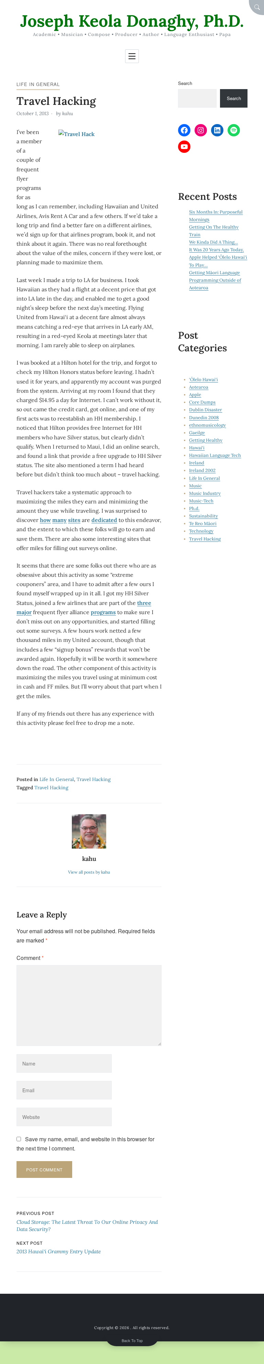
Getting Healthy (205, 440)
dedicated (104, 519)
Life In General (38, 84)
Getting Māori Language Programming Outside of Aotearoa (215, 280)
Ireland (196, 463)
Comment (30, 958)
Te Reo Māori (203, 523)
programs (103, 612)
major (24, 612)
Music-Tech (201, 501)
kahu (67, 113)
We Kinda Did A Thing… (213, 242)
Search (185, 83)
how (45, 519)
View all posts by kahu (89, 872)
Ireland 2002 (202, 470)
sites (74, 519)
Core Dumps (202, 402)
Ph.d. (194, 508)
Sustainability (203, 516)
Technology (201, 531)
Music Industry (205, 493)
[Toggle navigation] (132, 56)
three (144, 602)
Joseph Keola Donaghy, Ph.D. (132, 20)
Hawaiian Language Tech (215, 455)
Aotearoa (198, 387)
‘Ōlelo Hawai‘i (203, 379)
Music (195, 486)
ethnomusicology (207, 425)
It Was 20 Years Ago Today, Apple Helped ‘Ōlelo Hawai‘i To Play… (218, 257)
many (59, 519)
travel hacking (51, 787)
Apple (195, 395)
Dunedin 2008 (204, 418)
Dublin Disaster (205, 410)
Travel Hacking (94, 779)
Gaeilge (197, 433)
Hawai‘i (197, 448)
